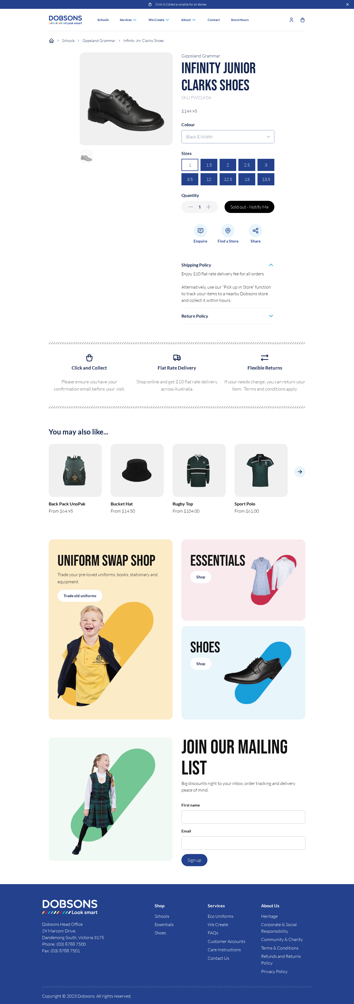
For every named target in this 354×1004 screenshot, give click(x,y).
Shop (200, 577)
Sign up (194, 860)
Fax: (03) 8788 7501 (61, 950)
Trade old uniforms (80, 595)
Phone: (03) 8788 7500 (64, 944)
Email (186, 831)
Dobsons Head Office (63, 924)
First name (190, 805)
